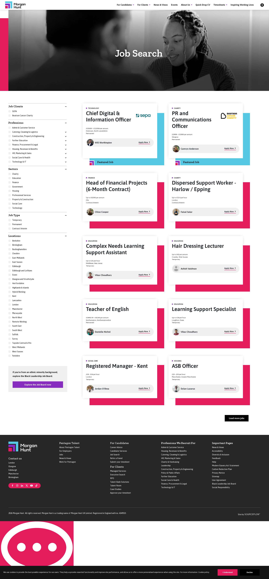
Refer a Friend (116, 458)
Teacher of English (107, 309)
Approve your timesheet (120, 493)
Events (174, 5)
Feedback (216, 458)
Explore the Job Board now (38, 384)
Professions (15, 122)
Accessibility (217, 451)
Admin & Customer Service (172, 447)
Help (214, 462)
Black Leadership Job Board (224, 484)
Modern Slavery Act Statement (225, 465)
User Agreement (219, 480)
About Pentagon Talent (69, 447)
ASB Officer (185, 366)
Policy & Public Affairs (170, 473)
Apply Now (143, 142)
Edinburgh (12, 470)
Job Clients (15, 106)
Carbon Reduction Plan (222, 469)
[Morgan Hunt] (15, 4)
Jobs (61, 455)
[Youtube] (31, 485)
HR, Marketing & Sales (170, 458)
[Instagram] (17, 485)
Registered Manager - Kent (117, 366)
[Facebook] (12, 485)
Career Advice (116, 447)
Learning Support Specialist (204, 309)
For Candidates (124, 5)
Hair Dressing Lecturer (198, 246)
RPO (112, 478)
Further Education (169, 476)
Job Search (115, 455)
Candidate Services (118, 451)
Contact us (15, 458)
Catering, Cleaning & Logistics (174, 455)
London (11, 463)
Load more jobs (236, 418)
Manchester (13, 474)
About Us (185, 5)
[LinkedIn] (22, 485)
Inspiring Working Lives (242, 5)
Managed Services (118, 471)
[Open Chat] (37, 550)
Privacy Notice (218, 473)
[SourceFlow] (252, 514)
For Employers (65, 451)
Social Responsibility (221, 487)
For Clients (142, 5)
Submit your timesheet (120, 462)
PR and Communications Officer (191, 119)
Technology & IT (168, 487)
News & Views (161, 5)
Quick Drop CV (203, 5)
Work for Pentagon (67, 462)
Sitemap (215, 476)
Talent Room (115, 485)
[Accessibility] (262, 5)
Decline (250, 572)
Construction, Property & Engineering (177, 469)
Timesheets (219, 5)
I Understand (227, 572)
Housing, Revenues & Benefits (174, 451)
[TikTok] (36, 485)
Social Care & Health (170, 480)
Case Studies (115, 489)
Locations (14, 236)
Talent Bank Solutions (119, 482)
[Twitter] (26, 485)
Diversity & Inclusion (220, 455)
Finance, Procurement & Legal (174, 484)
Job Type (14, 215)
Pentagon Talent (69, 443)
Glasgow (12, 466)
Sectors (13, 169)
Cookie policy (203, 572)
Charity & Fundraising (170, 462)
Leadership (166, 465)
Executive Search (117, 475)
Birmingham (13, 477)
